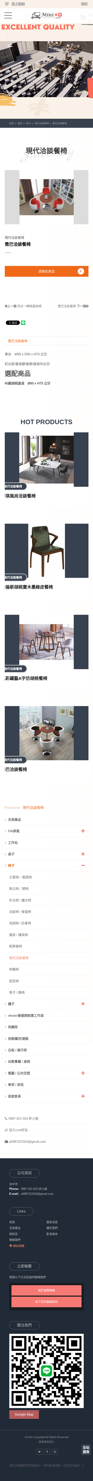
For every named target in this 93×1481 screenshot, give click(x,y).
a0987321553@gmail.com (27, 1141)
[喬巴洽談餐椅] (46, 733)
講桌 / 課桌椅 (18, 935)
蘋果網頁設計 (46, 1441)
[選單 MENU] (8, 15)
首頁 (11, 123)
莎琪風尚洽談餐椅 (18, 496)
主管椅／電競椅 (20, 877)
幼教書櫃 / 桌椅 (19, 1061)
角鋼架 (13, 1027)
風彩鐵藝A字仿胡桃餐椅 (24, 678)
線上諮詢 (18, 4)
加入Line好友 (18, 1130)
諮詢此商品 (46, 271)
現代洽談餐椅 (42, 123)
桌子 (11, 854)
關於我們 (52, 1228)
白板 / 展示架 (17, 1050)
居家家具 (14, 1096)
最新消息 (52, 1222)
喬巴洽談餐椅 (72, 306)
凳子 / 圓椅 (17, 992)
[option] (46, 59)
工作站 (13, 842)
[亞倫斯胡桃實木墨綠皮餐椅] (46, 551)
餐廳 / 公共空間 (19, 1073)
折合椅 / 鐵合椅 (20, 900)
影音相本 (52, 1234)
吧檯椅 (14, 969)
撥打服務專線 (46, 1290)
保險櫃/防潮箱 (18, 1038)
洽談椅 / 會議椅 (20, 912)
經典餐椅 (15, 946)
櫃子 (11, 1004)
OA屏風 (13, 831)
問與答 (13, 1234)
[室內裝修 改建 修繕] (46, 15)
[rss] (55, 1452)
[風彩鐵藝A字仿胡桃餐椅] (46, 642)
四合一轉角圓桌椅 (24, 306)
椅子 (28, 123)
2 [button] (7, 40)
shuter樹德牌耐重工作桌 (26, 1015)
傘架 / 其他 (16, 1084)
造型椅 (14, 981)
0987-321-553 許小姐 (23, 1118)
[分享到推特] (39, 1452)
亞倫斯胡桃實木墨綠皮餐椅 (27, 587)
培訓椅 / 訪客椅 (20, 923)
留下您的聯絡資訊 (46, 1301)
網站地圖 (18, 1245)
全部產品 (14, 819)
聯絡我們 (15, 1239)
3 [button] (7, 45)
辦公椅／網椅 (19, 888)
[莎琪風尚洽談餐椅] (46, 459)
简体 (84, 4)
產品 (20, 123)
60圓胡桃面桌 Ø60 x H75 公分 (27, 383)
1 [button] (7, 34)
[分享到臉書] (47, 1452)
